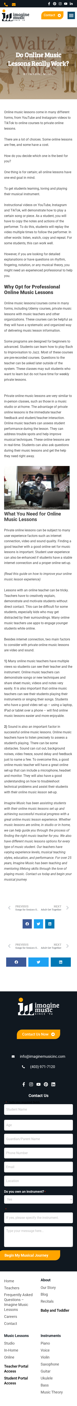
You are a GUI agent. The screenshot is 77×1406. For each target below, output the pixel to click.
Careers (10, 1316)
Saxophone (50, 1364)
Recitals (47, 1301)
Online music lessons (19, 303)
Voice (45, 1350)
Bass (45, 1385)
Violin (45, 1357)
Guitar (46, 1371)
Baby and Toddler (55, 1310)
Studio (9, 1343)
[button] (71, 15)
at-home (24, 407)
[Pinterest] (54, 3)
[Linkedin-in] (71, 3)
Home (9, 1281)
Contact (10, 1323)
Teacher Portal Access (16, 1368)
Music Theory (52, 1392)
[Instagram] (60, 3)
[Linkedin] (53, 1084)
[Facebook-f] (49, 3)
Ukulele (47, 1378)
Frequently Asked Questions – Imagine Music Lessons (18, 1302)
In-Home (11, 1350)
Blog (44, 1294)
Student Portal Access (16, 1380)
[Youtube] (65, 3)
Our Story (48, 1287)
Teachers (11, 1288)
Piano (45, 1343)
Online (9, 1357)
